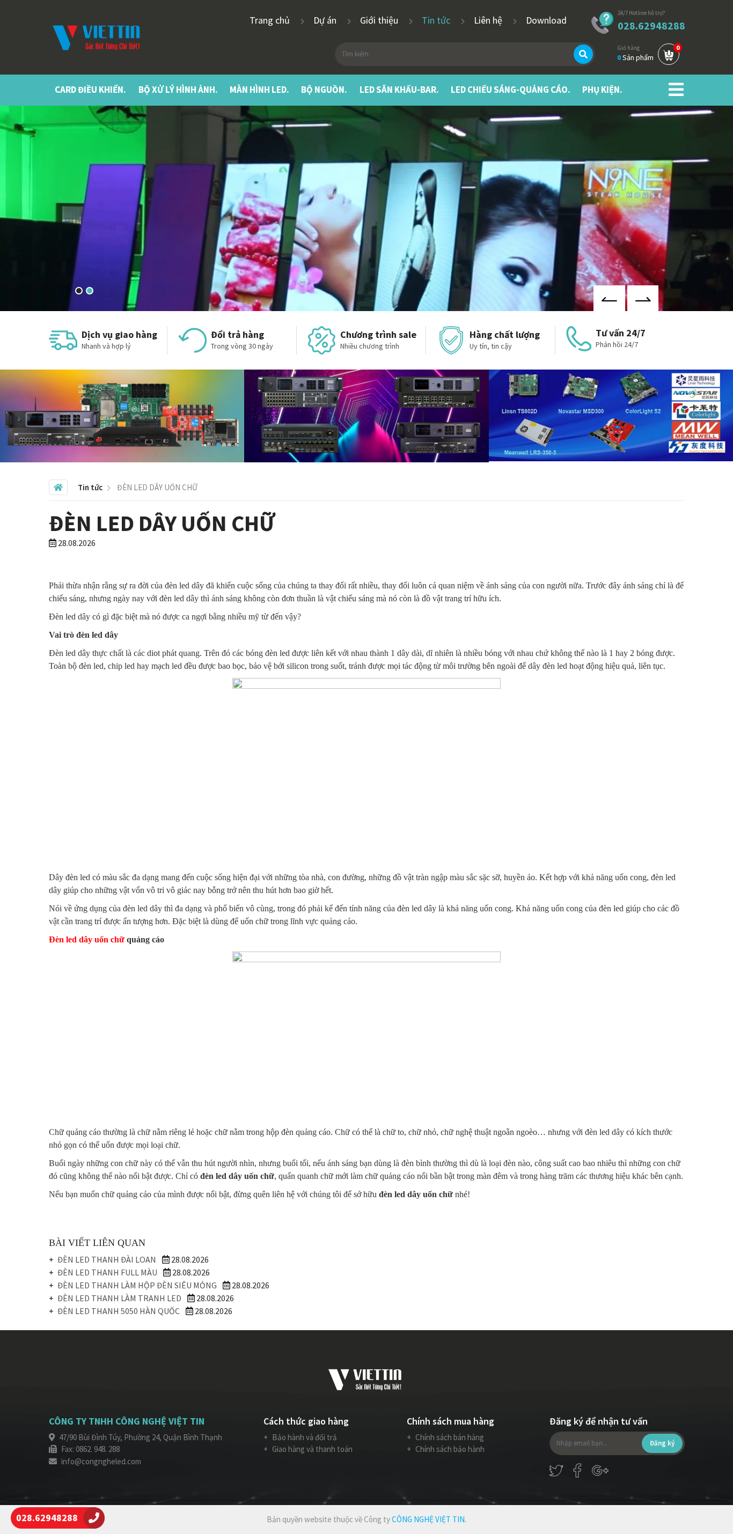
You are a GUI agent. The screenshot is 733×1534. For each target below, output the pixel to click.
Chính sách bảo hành (449, 1449)
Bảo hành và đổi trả (303, 1437)
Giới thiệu (380, 20)
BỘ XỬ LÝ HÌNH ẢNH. (178, 89)
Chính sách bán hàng (449, 1437)
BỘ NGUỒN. (324, 89)
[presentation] (609, 298)
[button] (79, 290)
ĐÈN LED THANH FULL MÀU (107, 1272)
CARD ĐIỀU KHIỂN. (90, 89)
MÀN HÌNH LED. (259, 89)
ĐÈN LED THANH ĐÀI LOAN (106, 1259)
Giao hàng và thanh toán (311, 1449)
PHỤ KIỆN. (602, 89)
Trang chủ (271, 20)
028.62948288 (651, 25)
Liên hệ (489, 20)
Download (546, 20)
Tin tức (437, 20)
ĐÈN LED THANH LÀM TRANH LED (119, 1298)
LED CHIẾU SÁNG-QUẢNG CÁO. (510, 89)
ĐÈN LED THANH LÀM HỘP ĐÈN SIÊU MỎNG (137, 1285)
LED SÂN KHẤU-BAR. (399, 89)
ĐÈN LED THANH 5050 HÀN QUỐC (118, 1311)
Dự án (326, 20)
